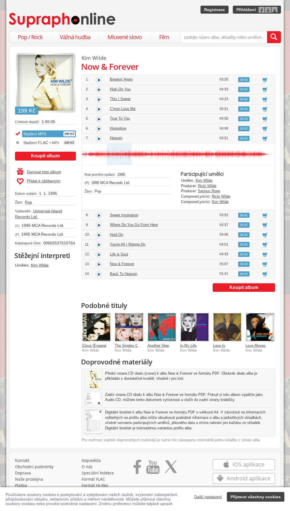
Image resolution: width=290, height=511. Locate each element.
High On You (120, 89)
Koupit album (45, 155)
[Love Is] (227, 327)
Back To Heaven (123, 274)
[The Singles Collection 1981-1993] (129, 327)
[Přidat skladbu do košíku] (265, 79)
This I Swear (120, 99)
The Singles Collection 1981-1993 (142, 345)
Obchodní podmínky (34, 466)
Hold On (116, 235)
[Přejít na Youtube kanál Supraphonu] (153, 469)
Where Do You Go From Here (134, 225)
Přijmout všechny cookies (256, 497)
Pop (28, 202)
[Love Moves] (260, 327)
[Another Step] (162, 327)
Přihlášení (246, 9)
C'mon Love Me (122, 109)
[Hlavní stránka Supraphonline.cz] (62, 20)
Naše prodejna (29, 479)
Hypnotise (118, 128)
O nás (87, 466)
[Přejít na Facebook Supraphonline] (137, 469)
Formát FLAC (93, 479)
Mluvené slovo (125, 37)
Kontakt (22, 460)
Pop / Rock (30, 37)
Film (164, 37)
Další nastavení (208, 497)
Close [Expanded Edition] (103, 345)
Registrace (214, 9)
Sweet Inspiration (124, 215)
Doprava (23, 473)
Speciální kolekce (98, 473)
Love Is (219, 345)
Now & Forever (122, 264)
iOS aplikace (248, 464)
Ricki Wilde (207, 186)
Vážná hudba (75, 37)
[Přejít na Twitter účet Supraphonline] (171, 469)
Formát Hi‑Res (95, 485)
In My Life (188, 345)
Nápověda (91, 460)
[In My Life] (195, 327)
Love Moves (256, 345)
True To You (120, 118)
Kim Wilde (40, 265)
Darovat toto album (44, 172)
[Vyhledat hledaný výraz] (274, 37)
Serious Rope (209, 191)
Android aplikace (247, 478)
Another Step (158, 345)
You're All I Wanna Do (127, 244)
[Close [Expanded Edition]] (97, 327)
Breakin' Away (121, 79)
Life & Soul (119, 254)
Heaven (116, 138)
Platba (21, 485)
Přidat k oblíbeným (43, 181)
